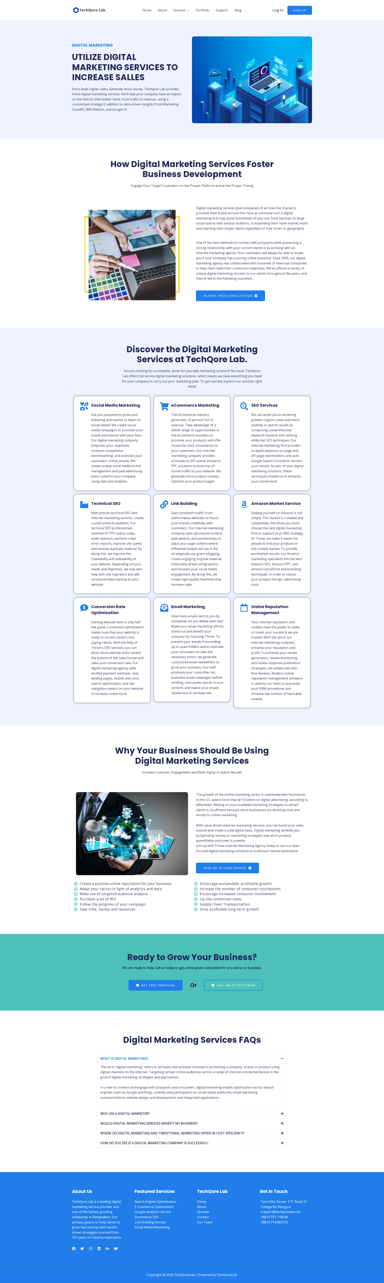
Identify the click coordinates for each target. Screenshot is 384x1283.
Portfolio (202, 10)
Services (179, 10)
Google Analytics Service (153, 1212)
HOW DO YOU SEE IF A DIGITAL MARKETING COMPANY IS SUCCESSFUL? (154, 1143)
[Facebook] (74, 1248)
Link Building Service (150, 1222)
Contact (203, 1217)
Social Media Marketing (152, 1227)
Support (222, 10)
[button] (192, 1058)
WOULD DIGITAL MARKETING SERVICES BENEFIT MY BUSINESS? (149, 1123)
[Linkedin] (99, 1248)
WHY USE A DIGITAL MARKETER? (125, 1113)
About (162, 10)
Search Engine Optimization (155, 1201)
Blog (238, 10)
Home (146, 10)
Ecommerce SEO (147, 1217)
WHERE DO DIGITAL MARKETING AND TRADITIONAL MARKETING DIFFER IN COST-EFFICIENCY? (172, 1133)
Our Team (204, 1222)
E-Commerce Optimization (154, 1207)
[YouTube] (116, 1248)
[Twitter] (82, 1248)
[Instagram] (90, 1248)
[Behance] (107, 1248)
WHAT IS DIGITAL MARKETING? (124, 1058)
